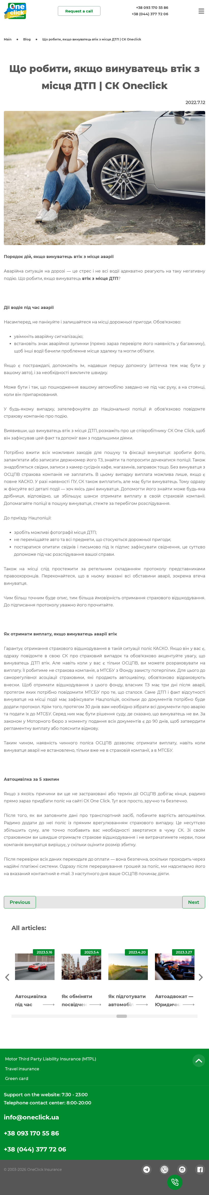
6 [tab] (191, 1016)
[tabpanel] (34, 976)
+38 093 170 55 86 (152, 7)
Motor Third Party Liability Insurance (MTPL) (50, 1059)
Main (7, 39)
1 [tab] (18, 1016)
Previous (20, 902)
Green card (16, 1078)
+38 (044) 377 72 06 (150, 14)
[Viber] (164, 1169)
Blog (27, 39)
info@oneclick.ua (31, 1117)
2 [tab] (52, 1016)
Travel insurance (22, 1068)
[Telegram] (146, 1169)
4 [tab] (121, 1016)
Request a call (79, 11)
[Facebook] (200, 1169)
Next (193, 902)
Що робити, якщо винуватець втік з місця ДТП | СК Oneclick (91, 39)
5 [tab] (156, 1016)
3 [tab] (87, 1016)
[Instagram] (182, 1169)
